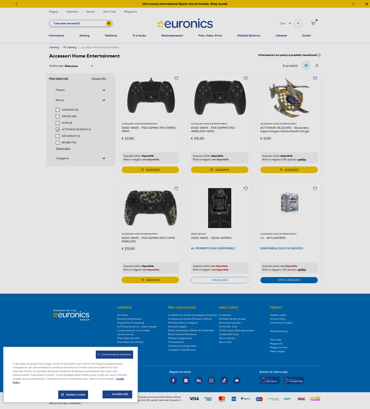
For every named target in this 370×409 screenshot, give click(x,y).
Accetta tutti (120, 394)
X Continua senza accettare (114, 354)
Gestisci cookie (76, 394)
